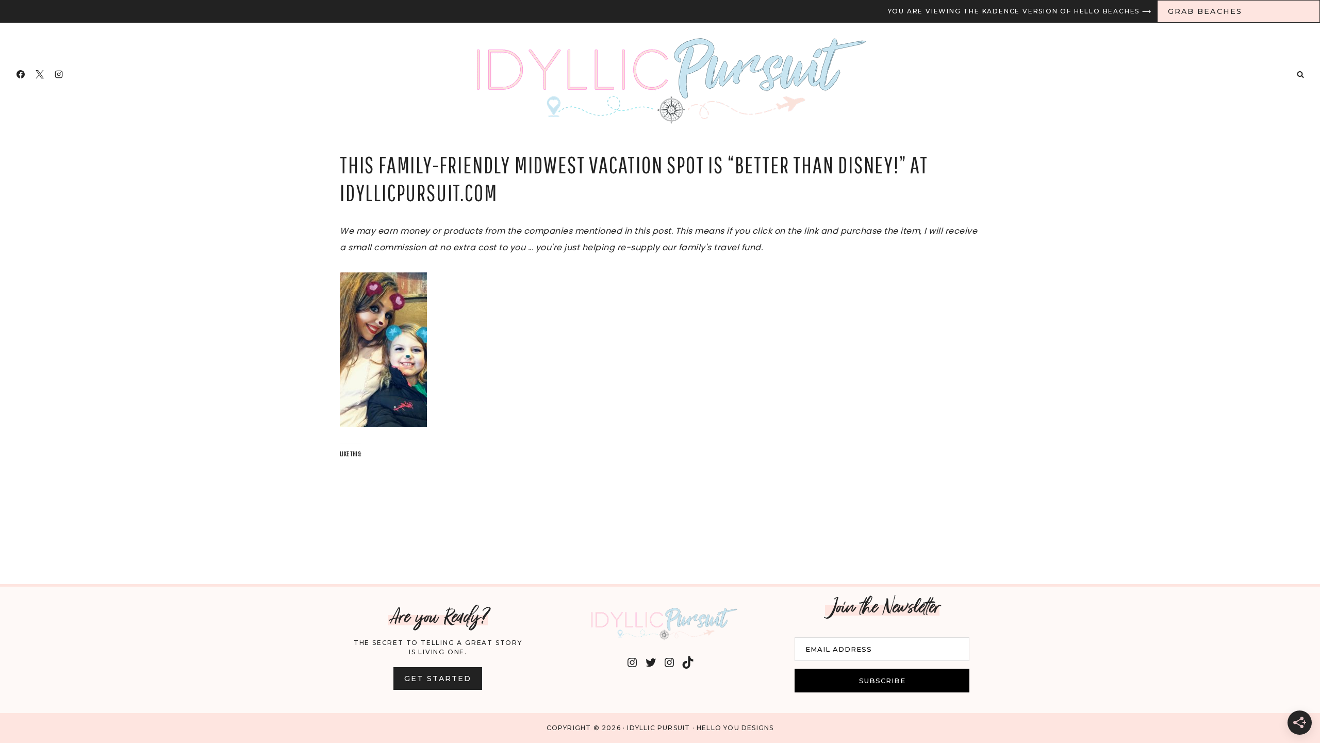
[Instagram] (59, 74)
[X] (39, 74)
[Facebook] (20, 74)
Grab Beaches (1205, 11)
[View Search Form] (1300, 74)
